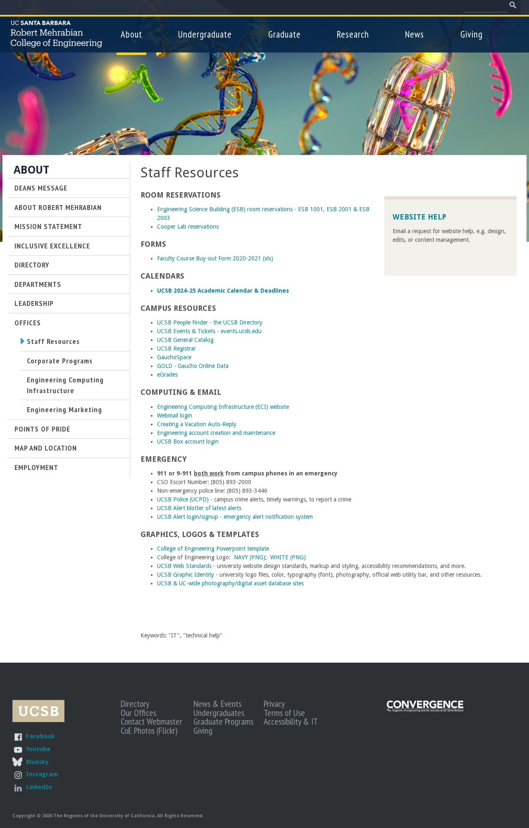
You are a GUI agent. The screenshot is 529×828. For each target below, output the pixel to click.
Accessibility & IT (291, 721)
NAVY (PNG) (249, 557)
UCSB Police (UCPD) (183, 499)
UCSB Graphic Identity (185, 574)
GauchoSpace (174, 357)
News (414, 34)
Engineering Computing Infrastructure (65, 385)
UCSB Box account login (188, 441)
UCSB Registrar (176, 348)
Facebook (40, 736)
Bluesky (37, 761)
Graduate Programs (223, 721)
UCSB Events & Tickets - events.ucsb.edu (209, 331)
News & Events (217, 703)
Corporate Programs (60, 360)
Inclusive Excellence (52, 246)
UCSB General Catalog (185, 339)
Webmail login (174, 415)
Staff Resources (53, 341)
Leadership (34, 303)
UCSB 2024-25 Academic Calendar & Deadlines (223, 290)
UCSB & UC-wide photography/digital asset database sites (230, 583)
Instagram (42, 774)
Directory (32, 265)
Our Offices (138, 712)
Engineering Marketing (64, 409)
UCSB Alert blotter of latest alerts (199, 508)
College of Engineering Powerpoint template (213, 548)
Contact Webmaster (151, 721)
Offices (27, 322)
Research (353, 34)
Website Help (419, 216)
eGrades (167, 374)
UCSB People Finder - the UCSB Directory (209, 322)
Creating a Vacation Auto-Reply (196, 424)
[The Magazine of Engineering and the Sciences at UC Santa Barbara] (425, 709)
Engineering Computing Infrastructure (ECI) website (223, 406)
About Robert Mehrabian (58, 207)
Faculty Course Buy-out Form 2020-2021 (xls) (215, 258)
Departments (37, 284)
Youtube (38, 748)
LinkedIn (39, 786)
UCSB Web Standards (184, 566)
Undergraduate (205, 34)
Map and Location (45, 448)
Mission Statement (48, 226)
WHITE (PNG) (288, 557)
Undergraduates (218, 712)
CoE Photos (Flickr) (149, 730)
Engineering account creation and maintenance (216, 433)
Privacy (274, 703)
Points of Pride (42, 429)
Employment (36, 467)
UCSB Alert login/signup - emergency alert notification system (235, 516)
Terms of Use (284, 712)
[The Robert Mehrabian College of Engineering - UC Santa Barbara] (56, 44)
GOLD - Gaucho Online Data (193, 366)
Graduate (284, 34)
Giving (471, 34)
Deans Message (40, 188)
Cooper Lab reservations (188, 226)
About (131, 34)
